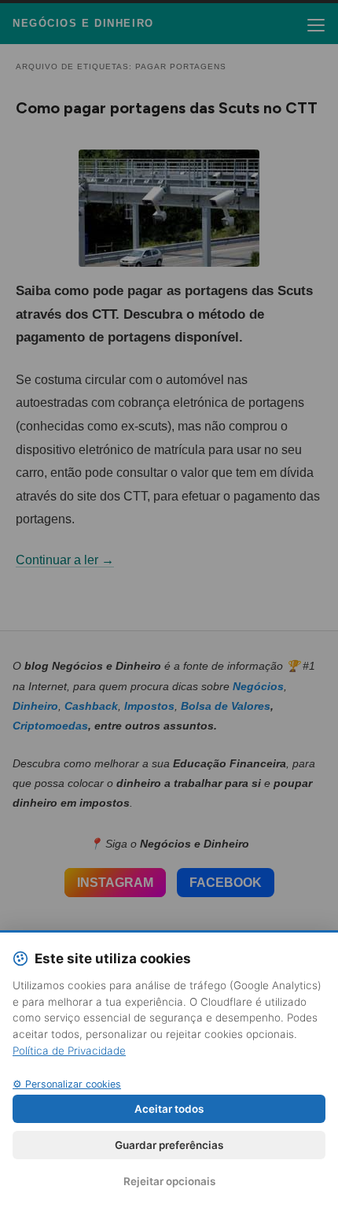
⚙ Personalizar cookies (67, 1084)
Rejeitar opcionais (169, 1181)
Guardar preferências (169, 1145)
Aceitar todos (169, 1109)
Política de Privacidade (69, 1050)
